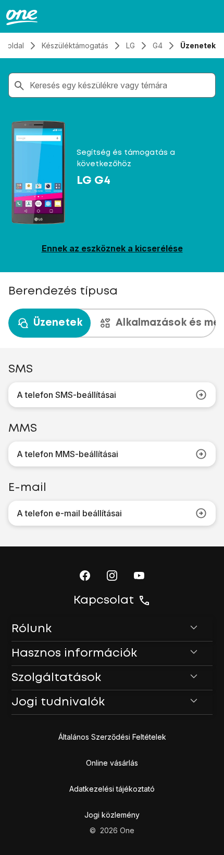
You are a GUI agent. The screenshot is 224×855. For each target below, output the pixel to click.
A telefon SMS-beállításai (66, 395)
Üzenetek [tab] (57, 322)
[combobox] (120, 85)
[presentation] (112, 323)
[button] (84, 575)
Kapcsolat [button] (103, 600)
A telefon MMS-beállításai (67, 454)
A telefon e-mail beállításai (69, 513)
